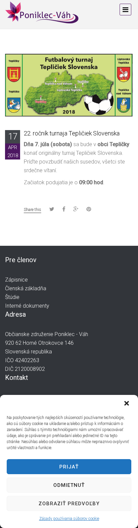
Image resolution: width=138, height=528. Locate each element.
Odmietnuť (69, 485)
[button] (127, 404)
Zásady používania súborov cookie (69, 518)
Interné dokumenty (27, 306)
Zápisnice (16, 280)
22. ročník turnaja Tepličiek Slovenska (72, 133)
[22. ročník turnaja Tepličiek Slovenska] (69, 85)
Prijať (69, 467)
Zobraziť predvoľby (69, 504)
